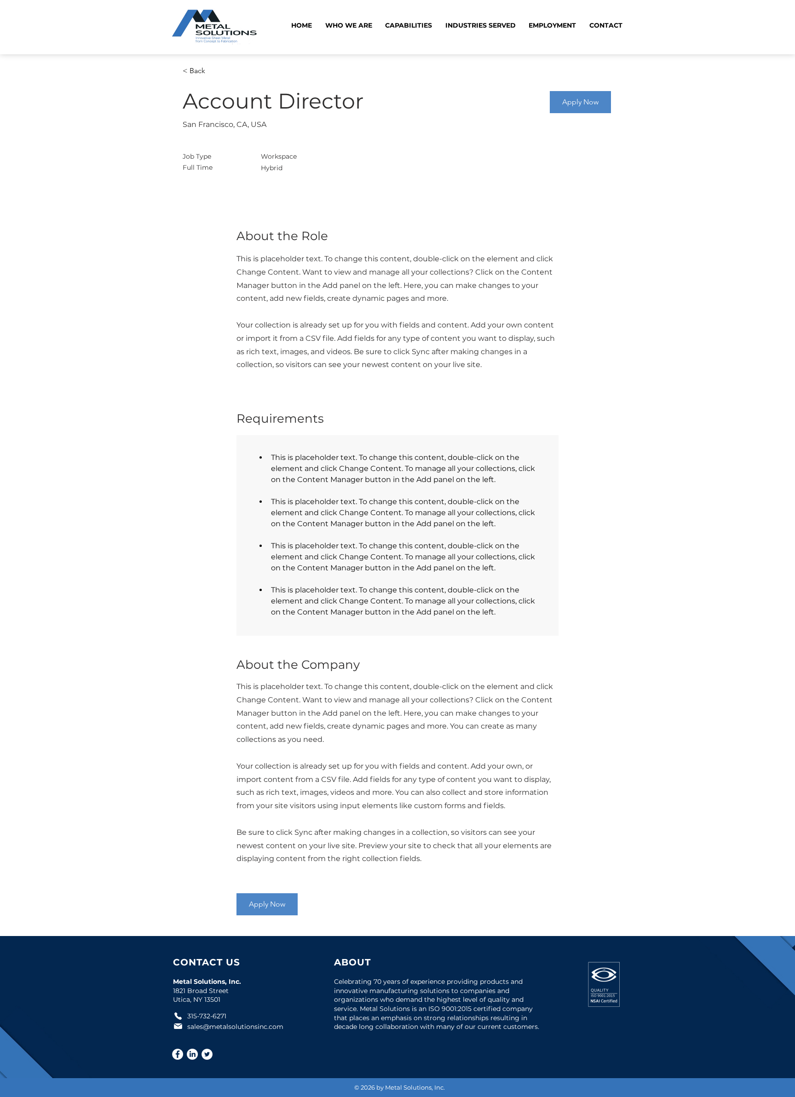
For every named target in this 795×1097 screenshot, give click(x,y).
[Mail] (178, 1026)
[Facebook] (177, 1054)
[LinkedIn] (192, 1054)
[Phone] (178, 1016)
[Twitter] (207, 1054)
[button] (349, 26)
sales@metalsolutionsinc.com (235, 1026)
